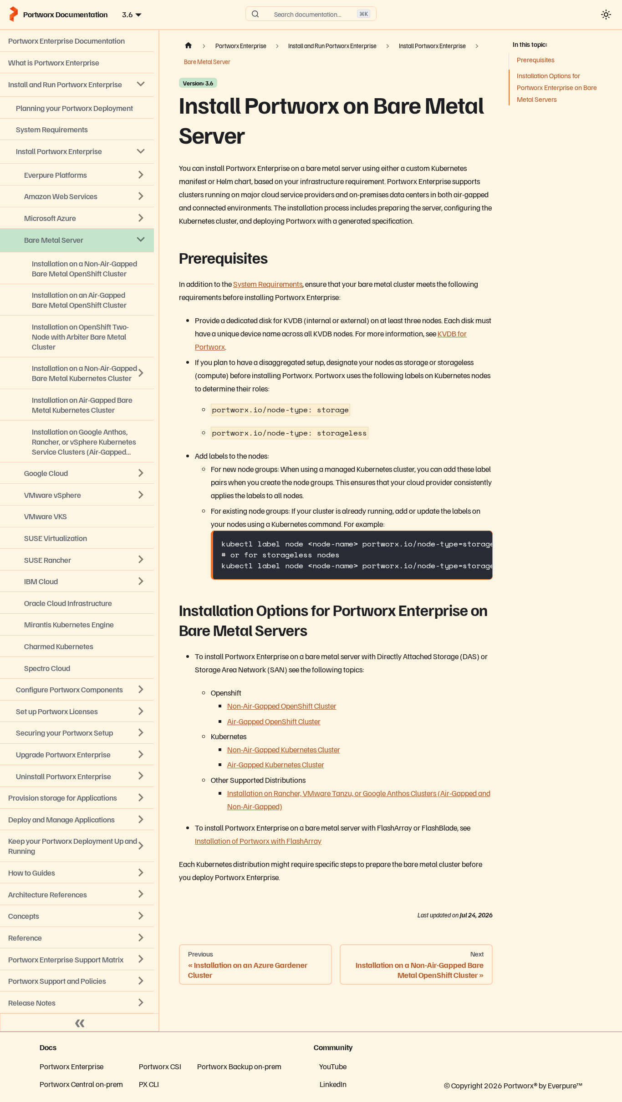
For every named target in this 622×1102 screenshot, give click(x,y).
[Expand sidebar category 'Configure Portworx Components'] (141, 689)
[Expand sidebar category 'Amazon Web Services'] (141, 196)
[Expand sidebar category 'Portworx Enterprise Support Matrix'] (141, 959)
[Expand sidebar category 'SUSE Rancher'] (141, 560)
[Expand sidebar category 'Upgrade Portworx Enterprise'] (141, 754)
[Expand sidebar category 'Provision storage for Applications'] (141, 797)
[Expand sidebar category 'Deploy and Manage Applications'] (141, 819)
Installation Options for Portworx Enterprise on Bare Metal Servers (557, 87)
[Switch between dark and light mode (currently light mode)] (606, 14)
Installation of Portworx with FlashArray (258, 841)
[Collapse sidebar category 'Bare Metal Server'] (141, 239)
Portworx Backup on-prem (239, 1066)
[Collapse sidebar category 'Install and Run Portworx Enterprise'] (141, 84)
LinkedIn (333, 1084)
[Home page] (188, 46)
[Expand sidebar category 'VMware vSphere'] (141, 495)
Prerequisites (536, 59)
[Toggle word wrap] (461, 543)
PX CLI (149, 1084)
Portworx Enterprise (71, 1066)
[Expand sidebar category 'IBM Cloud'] (141, 581)
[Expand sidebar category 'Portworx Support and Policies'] (141, 981)
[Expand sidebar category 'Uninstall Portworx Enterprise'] (141, 776)
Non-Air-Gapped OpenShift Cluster (281, 706)
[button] (77, 1002)
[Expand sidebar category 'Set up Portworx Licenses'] (141, 711)
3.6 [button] (127, 14)
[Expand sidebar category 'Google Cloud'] (141, 473)
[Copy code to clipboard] (480, 543)
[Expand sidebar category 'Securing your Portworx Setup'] (141, 733)
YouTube (333, 1066)
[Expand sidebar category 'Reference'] (141, 937)
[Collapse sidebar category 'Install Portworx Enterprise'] (141, 151)
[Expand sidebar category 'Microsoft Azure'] (141, 218)
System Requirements (267, 284)
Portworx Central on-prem (81, 1084)
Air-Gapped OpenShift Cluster (274, 721)
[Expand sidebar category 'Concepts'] (141, 916)
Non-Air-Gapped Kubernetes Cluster (283, 749)
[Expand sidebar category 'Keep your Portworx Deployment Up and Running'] (141, 846)
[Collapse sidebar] (79, 1022)
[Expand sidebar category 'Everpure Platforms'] (141, 174)
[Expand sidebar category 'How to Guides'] (141, 872)
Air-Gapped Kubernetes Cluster (275, 764)
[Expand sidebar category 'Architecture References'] (141, 894)
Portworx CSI (160, 1066)
